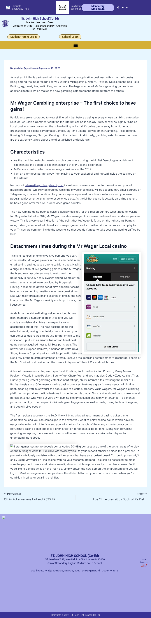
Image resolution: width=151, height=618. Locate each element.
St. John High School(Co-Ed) (40, 18)
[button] (75, 45)
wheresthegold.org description (44, 185)
